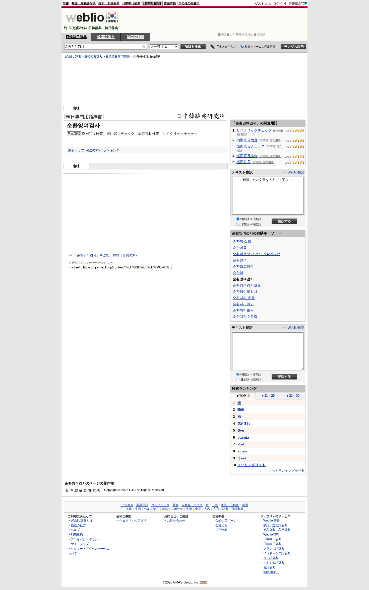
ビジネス (127, 505)
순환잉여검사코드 (247, 285)
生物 (189, 508)
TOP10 (243, 396)
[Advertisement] (215, 20)
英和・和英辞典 (108, 3)
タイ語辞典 (270, 557)
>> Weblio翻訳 (293, 172)
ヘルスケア (151, 508)
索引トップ (76, 150)
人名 (207, 508)
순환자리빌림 (243, 310)
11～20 (268, 396)
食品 (198, 508)
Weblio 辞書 (73, 56)
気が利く (244, 424)
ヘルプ (75, 529)
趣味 (165, 508)
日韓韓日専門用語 (118, 56)
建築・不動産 (230, 505)
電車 (175, 505)
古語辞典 (170, 3)
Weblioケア (271, 571)
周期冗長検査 (148, 134)
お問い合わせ (176, 520)
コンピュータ (160, 505)
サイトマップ (80, 543)
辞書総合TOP (298, 3)
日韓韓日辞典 (152, 3)
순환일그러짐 (243, 266)
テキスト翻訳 (242, 172)
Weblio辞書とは (81, 520)
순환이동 (240, 248)
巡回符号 (243, 162)
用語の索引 (94, 150)
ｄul (240, 444)
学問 (245, 505)
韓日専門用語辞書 (84, 116)
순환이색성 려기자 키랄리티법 (256, 254)
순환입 (238, 273)
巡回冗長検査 (92, 134)
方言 (216, 508)
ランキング (111, 150)
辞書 (66, 3)
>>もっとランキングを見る (284, 470)
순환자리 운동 (244, 298)
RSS (203, 582)
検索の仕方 (78, 525)
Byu (240, 430)
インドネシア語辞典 (276, 553)
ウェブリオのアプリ (132, 520)
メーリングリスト (251, 465)
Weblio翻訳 (271, 534)
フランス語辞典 (273, 548)
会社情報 (221, 525)
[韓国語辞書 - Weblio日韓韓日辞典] (92, 24)
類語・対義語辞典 (84, 3)
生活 (138, 508)
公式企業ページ (225, 520)
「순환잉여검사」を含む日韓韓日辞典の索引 (106, 255)
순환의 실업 (242, 241)
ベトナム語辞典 (273, 562)
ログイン (279, 3)
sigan (242, 451)
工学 (215, 505)
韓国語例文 (106, 37)
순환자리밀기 (243, 304)
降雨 (240, 410)
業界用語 (142, 505)
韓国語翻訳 (135, 37)
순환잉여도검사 (245, 291)
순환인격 (240, 260)
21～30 (292, 396)
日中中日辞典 (131, 3)
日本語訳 (73, 134)
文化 (129, 508)
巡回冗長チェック (120, 134)
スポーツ (177, 508)
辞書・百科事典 (232, 508)
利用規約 (77, 534)
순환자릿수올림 (245, 317)
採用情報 (221, 529)
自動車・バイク (192, 505)
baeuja (243, 437)
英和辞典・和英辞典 (276, 529)
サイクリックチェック (180, 134)
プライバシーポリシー (86, 539)
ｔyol (241, 458)
